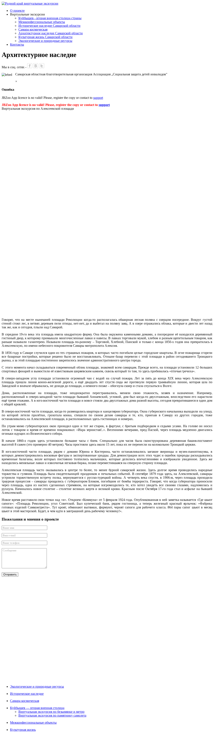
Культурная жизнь (23, 729)
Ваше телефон (11, 542)
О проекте (17, 10)
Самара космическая (32, 29)
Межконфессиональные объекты (41, 22)
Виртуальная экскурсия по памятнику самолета (52, 715)
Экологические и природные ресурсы (45, 41)
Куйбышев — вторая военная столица (37, 708)
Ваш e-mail (9, 535)
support (98, 97)
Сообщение (10, 550)
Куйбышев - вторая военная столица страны (50, 18)
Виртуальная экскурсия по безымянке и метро (51, 711)
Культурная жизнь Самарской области (45, 37)
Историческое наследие (27, 693)
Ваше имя (8, 527)
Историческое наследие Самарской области (49, 25)
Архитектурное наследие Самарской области (50, 33)
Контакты (17, 44)
